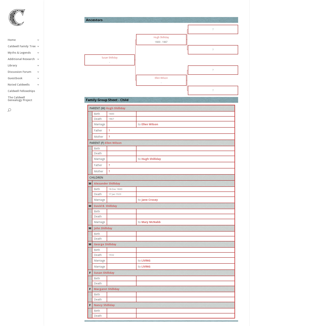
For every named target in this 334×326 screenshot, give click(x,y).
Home (12, 40)
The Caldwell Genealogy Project (20, 99)
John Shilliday (103, 228)
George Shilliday (105, 244)
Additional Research (21, 59)
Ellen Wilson (113, 143)
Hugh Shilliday (115, 108)
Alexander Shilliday (107, 183)
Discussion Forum (19, 72)
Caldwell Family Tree (22, 46)
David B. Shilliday (105, 206)
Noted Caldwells (19, 84)
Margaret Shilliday (106, 289)
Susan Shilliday (104, 273)
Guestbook (15, 78)
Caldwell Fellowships (21, 91)
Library (12, 65)
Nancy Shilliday (104, 305)
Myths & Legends (19, 52)
